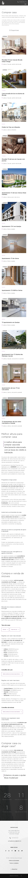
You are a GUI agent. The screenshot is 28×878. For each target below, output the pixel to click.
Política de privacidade (14, 860)
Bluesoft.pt (14, 869)
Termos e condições (14, 863)
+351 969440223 (14, 837)
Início (3, 9)
